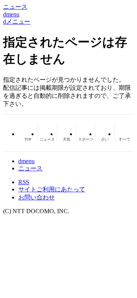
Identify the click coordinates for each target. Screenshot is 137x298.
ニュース (30, 168)
